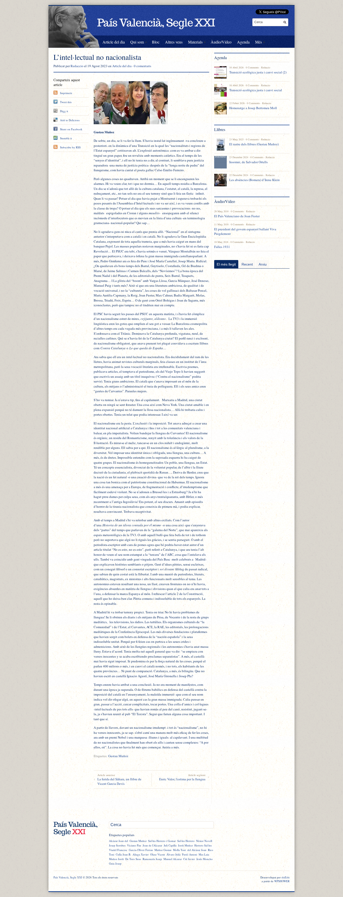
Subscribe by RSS (70, 147)
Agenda (243, 42)
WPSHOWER (282, 881)
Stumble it (66, 138)
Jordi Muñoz (185, 845)
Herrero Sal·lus (203, 845)
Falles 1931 (222, 246)
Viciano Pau (134, 845)
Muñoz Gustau (163, 850)
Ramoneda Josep (152, 859)
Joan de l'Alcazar (152, 845)
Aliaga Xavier (141, 854)
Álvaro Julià (173, 854)
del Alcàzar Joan (196, 850)
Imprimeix (66, 93)
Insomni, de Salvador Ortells (248, 162)
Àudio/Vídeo (221, 42)
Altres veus (174, 42)
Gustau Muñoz (118, 756)
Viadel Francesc (118, 850)
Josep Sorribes (117, 845)
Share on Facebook (71, 129)
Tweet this (66, 102)
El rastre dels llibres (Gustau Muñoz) (254, 144)
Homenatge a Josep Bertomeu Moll (253, 108)
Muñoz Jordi (116, 859)
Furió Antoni (189, 854)
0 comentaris (142, 66)
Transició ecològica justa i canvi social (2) (258, 72)
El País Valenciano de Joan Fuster (237, 216)
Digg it (64, 111)
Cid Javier (189, 859)
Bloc (155, 42)
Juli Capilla (170, 845)
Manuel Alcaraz (172, 859)
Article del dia (113, 42)
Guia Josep (115, 863)
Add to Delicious (70, 120)
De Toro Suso (133, 859)
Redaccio (77, 66)
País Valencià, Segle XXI (67, 877)
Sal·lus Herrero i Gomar (162, 841)
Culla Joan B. (123, 854)
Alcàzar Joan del (118, 841)
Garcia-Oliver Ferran (141, 850)
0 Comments (252, 67)
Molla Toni (179, 850)
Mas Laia (204, 854)
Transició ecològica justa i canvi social (255, 90)
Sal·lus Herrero (186, 841)
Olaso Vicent (157, 854)
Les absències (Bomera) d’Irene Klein (254, 180)
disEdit (285, 877)
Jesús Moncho (204, 859)
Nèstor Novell (204, 841)
